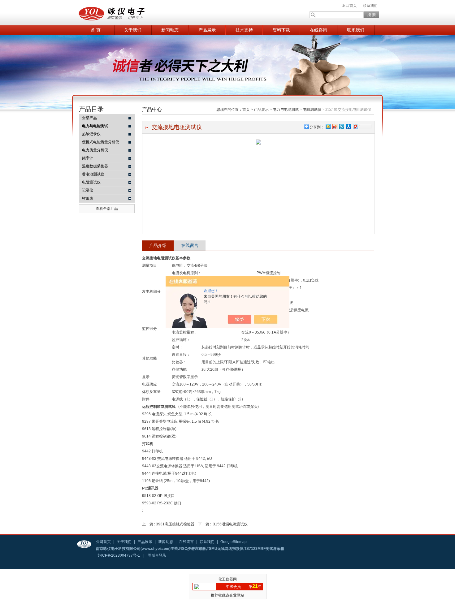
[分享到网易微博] (355, 126)
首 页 (96, 30)
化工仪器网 (227, 579)
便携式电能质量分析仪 (100, 142)
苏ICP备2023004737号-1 (119, 555)
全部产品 (89, 118)
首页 (246, 109)
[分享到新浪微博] (334, 126)
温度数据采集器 (95, 166)
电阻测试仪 (91, 182)
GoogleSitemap (233, 542)
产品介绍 (158, 245)
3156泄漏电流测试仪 (230, 524)
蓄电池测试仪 (93, 174)
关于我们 (132, 30)
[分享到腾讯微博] (341, 126)
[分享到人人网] (348, 126)
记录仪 (87, 190)
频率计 (87, 158)
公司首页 (103, 542)
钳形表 (87, 198)
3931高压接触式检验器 (175, 524)
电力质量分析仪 (95, 150)
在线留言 (189, 245)
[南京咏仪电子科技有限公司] (138, 12)
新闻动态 (170, 30)
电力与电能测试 (286, 109)
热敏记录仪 (91, 134)
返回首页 (349, 5)
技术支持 (244, 30)
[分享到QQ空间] (327, 126)
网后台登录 (157, 555)
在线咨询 (318, 30)
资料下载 (281, 30)
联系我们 (370, 5)
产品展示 (207, 30)
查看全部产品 (107, 208)
